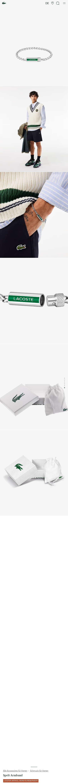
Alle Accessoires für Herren (15, 771)
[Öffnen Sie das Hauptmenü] (64, 3)
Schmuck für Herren (39, 771)
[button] (52, 3)
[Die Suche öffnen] (58, 3)
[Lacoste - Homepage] (4, 3)
